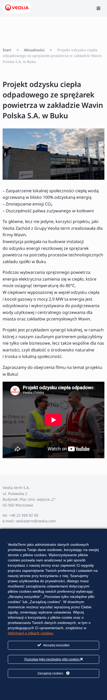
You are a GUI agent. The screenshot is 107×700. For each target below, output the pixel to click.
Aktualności (34, 49)
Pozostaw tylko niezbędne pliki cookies (52, 659)
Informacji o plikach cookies (30, 633)
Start (7, 49)
